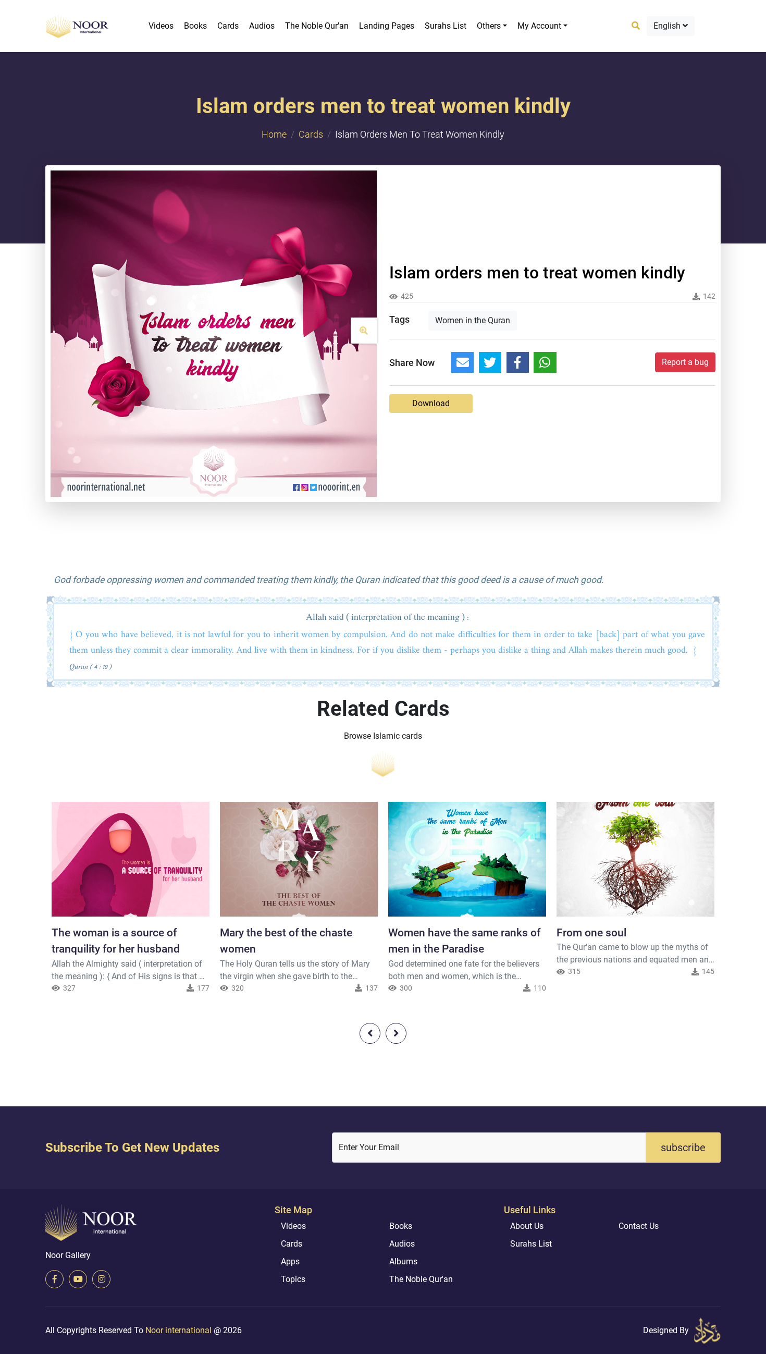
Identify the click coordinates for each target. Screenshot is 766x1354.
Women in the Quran (472, 320)
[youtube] (78, 1279)
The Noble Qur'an (317, 26)
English (668, 26)
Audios (262, 26)
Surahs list (445, 26)
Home (274, 134)
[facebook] (54, 1279)
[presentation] (370, 1033)
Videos (161, 26)
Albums (403, 1261)
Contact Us (639, 1226)
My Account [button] (539, 26)
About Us (526, 1226)
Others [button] (489, 26)
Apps (290, 1261)
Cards (228, 26)
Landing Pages (386, 26)
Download (431, 403)
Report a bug (685, 362)
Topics (293, 1279)
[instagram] (101, 1279)
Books (195, 26)
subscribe (683, 1147)
